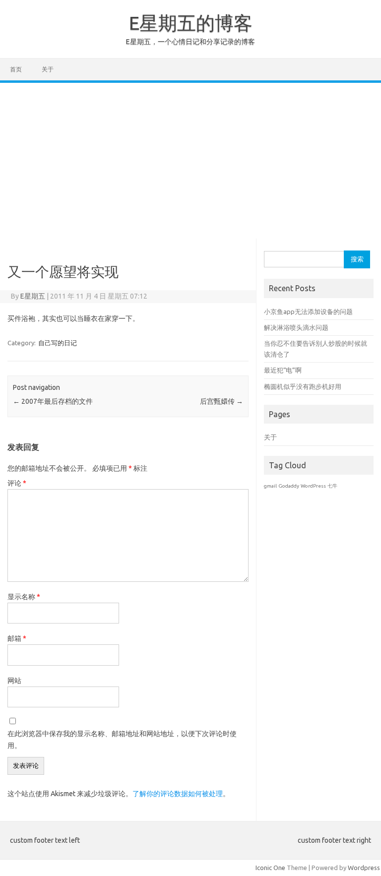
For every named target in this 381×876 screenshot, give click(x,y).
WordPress (313, 486)
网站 (14, 681)
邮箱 (16, 638)
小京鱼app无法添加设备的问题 (308, 311)
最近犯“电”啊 (283, 370)
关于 (48, 69)
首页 (16, 69)
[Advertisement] (190, 157)
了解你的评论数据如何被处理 (177, 794)
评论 (16, 483)
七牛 (332, 486)
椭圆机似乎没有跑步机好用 (302, 386)
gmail (270, 486)
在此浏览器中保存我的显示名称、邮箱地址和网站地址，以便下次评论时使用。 (122, 740)
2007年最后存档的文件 (53, 401)
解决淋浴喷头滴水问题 (296, 327)
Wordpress (364, 867)
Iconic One (270, 867)
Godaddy (288, 486)
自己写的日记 (57, 342)
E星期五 (32, 296)
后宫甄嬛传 (221, 401)
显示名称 (23, 597)
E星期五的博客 (191, 22)
